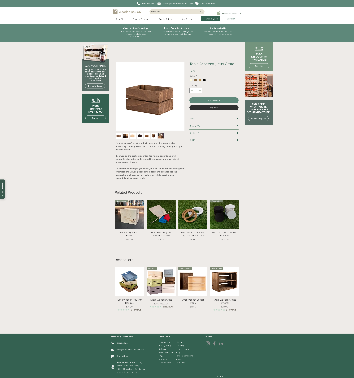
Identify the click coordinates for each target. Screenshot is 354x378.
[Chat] (112, 356)
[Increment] (200, 90)
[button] (219, 13)
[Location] (112, 367)
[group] (177, 226)
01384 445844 (122, 343)
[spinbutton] (195, 90)
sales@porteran (123, 349)
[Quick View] (161, 214)
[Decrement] (191, 90)
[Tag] (197, 3)
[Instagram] (207, 343)
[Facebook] (214, 343)
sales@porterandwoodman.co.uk (178, 3)
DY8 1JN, (134, 372)
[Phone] (138, 3)
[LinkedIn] (221, 343)
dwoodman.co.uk (137, 349)
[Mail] (159, 3)
